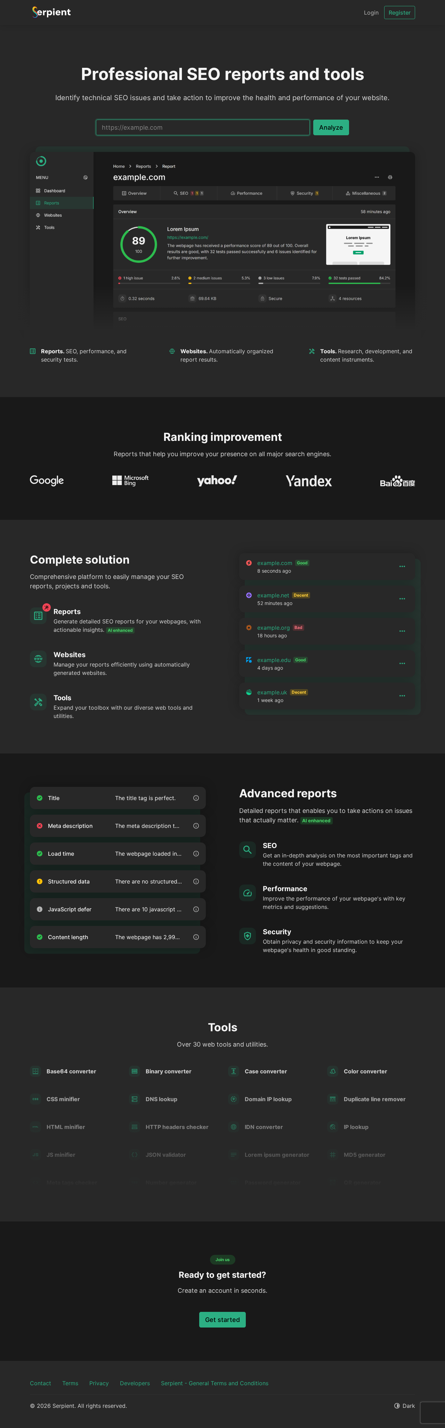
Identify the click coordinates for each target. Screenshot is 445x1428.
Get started (222, 1319)
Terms (70, 1383)
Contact (40, 1383)
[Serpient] (52, 12)
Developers (135, 1383)
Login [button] (371, 12)
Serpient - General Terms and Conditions (214, 1383)
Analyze (331, 127)
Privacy (99, 1383)
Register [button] (400, 12)
